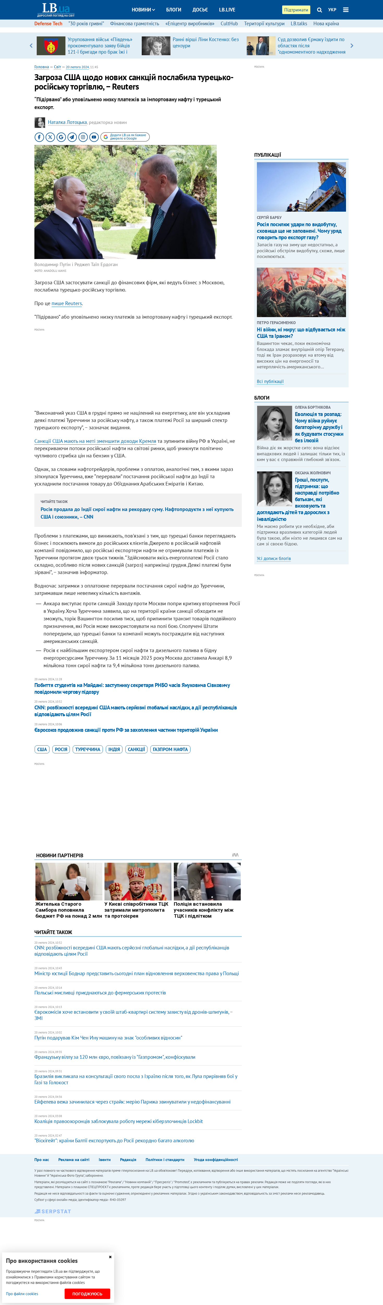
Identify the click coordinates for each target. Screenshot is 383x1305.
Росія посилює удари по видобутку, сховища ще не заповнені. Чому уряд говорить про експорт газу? (299, 231)
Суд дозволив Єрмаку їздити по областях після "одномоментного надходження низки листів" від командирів (311, 48)
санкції (136, 749)
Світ (57, 66)
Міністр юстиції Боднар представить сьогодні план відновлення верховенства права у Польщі (136, 973)
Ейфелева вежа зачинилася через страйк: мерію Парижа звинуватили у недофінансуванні (132, 1101)
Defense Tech (48, 23)
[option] (86, 46)
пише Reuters (67, 303)
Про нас (41, 1159)
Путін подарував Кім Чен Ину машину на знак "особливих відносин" (108, 1037)
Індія (114, 749)
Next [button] (352, 46)
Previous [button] (31, 46)
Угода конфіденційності (216, 1159)
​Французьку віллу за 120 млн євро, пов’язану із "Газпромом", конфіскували (114, 1057)
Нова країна (326, 23)
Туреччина (87, 749)
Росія (61, 749)
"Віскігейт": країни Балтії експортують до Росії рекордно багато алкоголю (114, 1140)
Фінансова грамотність (134, 23)
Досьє (200, 10)
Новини (141, 10)
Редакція (128, 1159)
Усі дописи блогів (274, 558)
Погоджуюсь (87, 1294)
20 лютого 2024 (77, 67)
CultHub (229, 23)
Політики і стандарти (165, 1159)
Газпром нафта (170, 749)
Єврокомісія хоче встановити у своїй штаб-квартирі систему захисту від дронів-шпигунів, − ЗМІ (133, 1015)
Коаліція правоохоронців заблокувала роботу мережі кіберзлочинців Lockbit (118, 1121)
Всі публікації (270, 381)
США (42, 749)
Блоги (173, 10)
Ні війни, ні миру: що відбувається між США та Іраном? (301, 332)
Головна (41, 66)
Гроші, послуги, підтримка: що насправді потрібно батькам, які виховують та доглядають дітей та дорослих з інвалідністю (298, 499)
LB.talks (299, 23)
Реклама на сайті (73, 1159)
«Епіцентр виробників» (189, 23)
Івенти (105, 1159)
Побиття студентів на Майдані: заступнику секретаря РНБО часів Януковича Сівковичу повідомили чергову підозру (132, 688)
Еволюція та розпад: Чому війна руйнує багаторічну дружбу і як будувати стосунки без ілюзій (319, 427)
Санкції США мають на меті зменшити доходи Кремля (95, 441)
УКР (332, 9)
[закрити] (110, 1257)
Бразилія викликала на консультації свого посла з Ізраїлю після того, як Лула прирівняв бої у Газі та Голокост (135, 1079)
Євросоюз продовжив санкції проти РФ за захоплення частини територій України (126, 729)
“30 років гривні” (86, 23)
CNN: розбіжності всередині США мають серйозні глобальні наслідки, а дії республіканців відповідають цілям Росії (135, 711)
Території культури (264, 23)
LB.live (227, 10)
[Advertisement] (138, 369)
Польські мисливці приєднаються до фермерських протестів (100, 992)
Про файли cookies (22, 1293)
